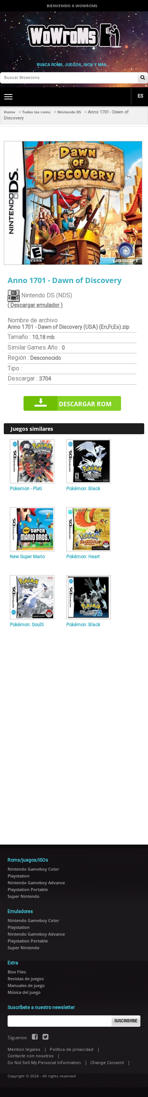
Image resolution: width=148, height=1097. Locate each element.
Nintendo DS (69, 111)
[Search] (143, 78)
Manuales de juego (26, 985)
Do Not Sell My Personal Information (44, 1062)
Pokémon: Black (83, 488)
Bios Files (17, 972)
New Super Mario (27, 556)
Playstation (19, 876)
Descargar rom (85, 404)
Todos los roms (36, 111)
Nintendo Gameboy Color (33, 869)
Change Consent (107, 1062)
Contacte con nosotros (31, 1056)
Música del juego (24, 992)
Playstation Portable (28, 889)
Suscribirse (126, 1021)
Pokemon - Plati (26, 488)
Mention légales (24, 1049)
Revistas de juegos (26, 978)
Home (9, 111)
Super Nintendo (23, 896)
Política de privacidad (71, 1049)
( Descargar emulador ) (35, 305)
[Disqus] (74, 732)
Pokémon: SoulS (27, 624)
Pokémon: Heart (83, 556)
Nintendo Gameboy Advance (36, 882)
